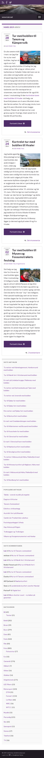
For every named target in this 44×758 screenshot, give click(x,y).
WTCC (8, 707)
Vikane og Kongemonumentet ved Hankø (19, 536)
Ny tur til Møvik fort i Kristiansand (21, 560)
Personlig (7, 717)
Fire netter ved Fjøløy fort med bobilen (18, 411)
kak (7, 46)
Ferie (5, 639)
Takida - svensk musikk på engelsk (16, 495)
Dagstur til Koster (10, 499)
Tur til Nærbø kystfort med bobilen (17, 447)
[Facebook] (6, 2)
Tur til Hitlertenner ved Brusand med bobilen (21, 426)
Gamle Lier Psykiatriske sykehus (16, 518)
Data (5, 634)
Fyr (5, 657)
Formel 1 (9, 696)
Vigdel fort (16, 590)
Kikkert (6, 666)
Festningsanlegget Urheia (13, 522)
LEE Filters (8, 684)
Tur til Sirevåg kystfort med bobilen (17, 452)
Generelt (7, 661)
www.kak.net (7, 17)
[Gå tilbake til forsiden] (22, 9)
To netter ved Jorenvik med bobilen (17, 396)
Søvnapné (7, 726)
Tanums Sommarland (11, 504)
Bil (5, 612)
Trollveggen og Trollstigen (14, 532)
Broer (6, 625)
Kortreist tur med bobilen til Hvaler (23, 143)
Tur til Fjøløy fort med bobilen (15, 406)
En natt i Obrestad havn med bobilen (18, 442)
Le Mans (9, 700)
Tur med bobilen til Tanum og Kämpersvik (24, 39)
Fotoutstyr (10, 651)
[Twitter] (10, 2)
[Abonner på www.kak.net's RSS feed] (3, 2)
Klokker (7, 675)
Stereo (6, 731)
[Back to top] (38, 752)
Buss (5, 630)
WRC (8, 703)
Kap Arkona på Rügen (12, 527)
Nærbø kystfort (21, 581)
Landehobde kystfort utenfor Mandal (25, 586)
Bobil (10, 46)
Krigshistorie (20, 264)
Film (5, 644)
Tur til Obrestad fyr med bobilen (16, 436)
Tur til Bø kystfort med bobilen (15, 416)
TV (5, 740)
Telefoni (7, 736)
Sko (5, 722)
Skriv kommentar (33, 132)
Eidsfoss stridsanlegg (12, 509)
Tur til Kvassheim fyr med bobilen (16, 431)
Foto (14, 46)
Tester (8, 615)
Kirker (6, 670)
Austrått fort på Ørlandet (13, 513)
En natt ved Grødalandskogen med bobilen (20, 421)
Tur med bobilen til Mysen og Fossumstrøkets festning (20, 255)
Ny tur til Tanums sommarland (20, 551)
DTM (8, 692)
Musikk (6, 712)
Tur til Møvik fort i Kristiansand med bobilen (20, 375)
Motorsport (8, 689)
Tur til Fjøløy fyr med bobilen (14, 401)
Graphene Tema (18, 755)
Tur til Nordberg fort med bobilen (16, 480)
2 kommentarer (34, 353)
